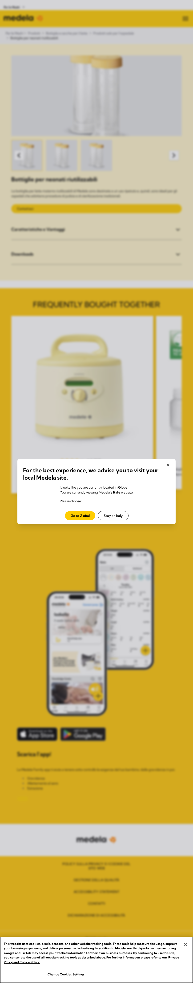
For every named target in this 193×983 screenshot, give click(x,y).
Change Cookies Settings (66, 974)
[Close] (185, 944)
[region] (96, 960)
